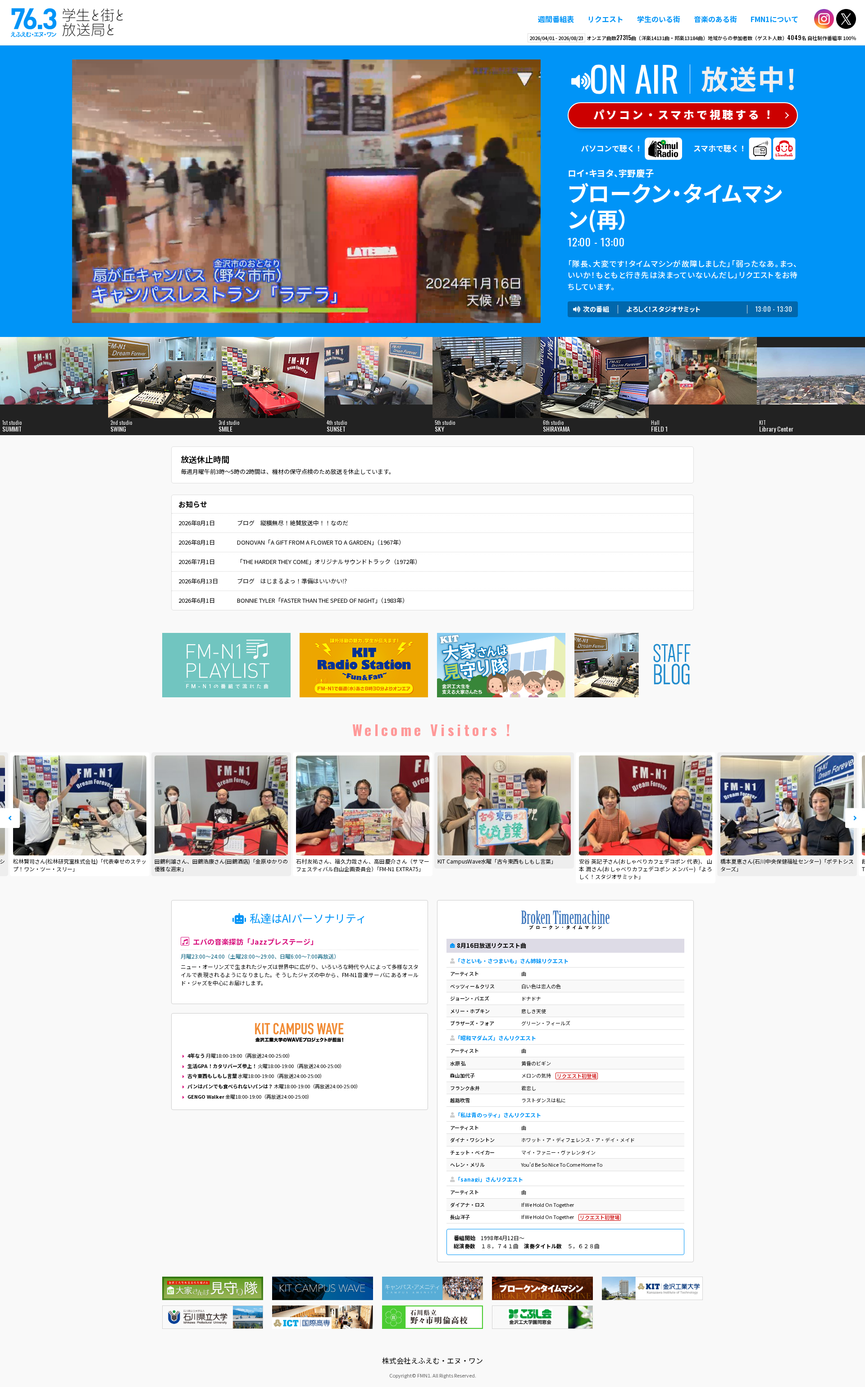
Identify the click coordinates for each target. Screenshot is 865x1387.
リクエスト (605, 19)
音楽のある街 (715, 19)
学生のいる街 (658, 19)
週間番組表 (556, 19)
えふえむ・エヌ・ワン (67, 22)
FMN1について (774, 19)
